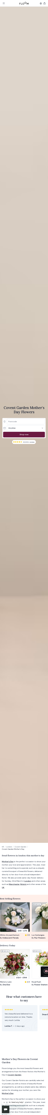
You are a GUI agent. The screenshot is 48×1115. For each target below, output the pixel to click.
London (9, 847)
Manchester (14, 884)
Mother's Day (8, 1093)
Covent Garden (20, 847)
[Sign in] (41, 3)
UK (3, 847)
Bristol (23, 884)
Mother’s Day (8, 861)
